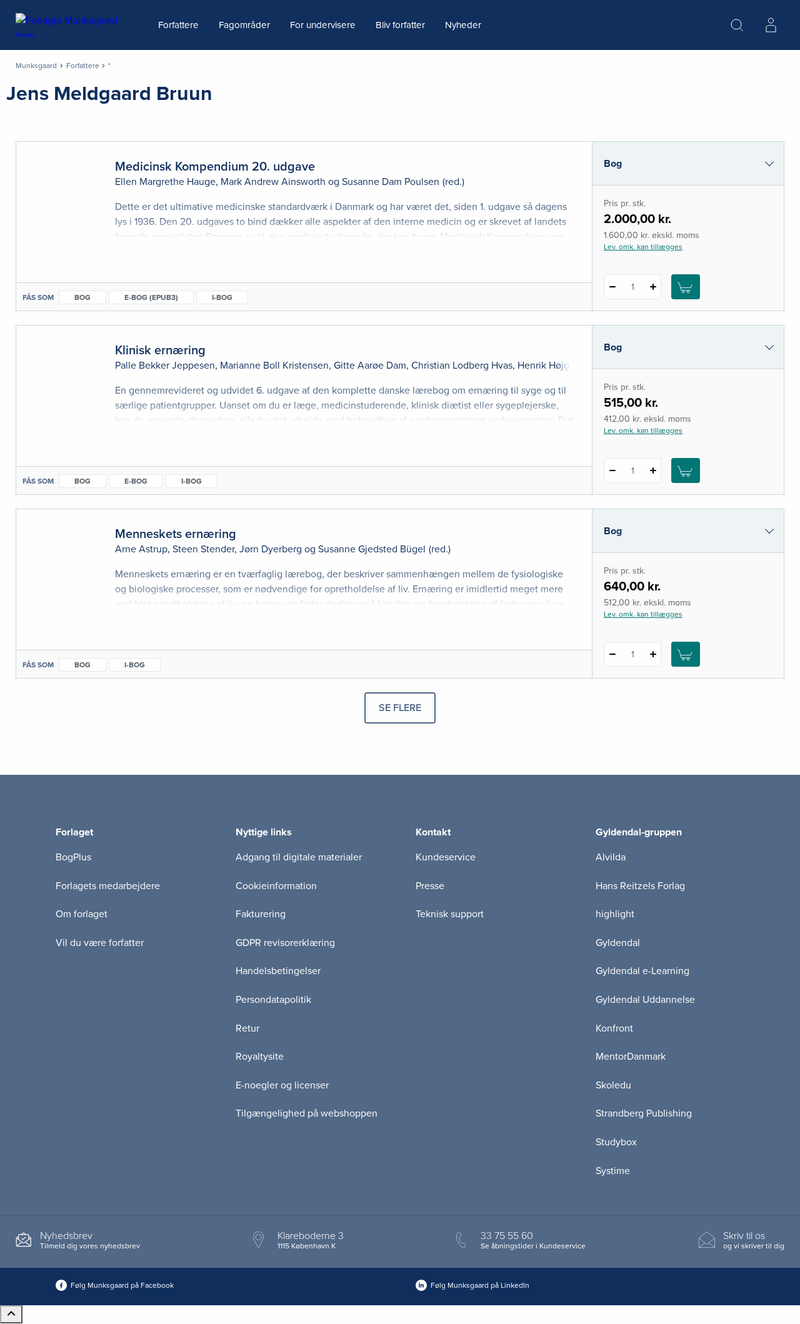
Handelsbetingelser (278, 971)
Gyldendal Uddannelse (645, 999)
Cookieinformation (276, 886)
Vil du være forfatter (100, 943)
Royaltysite (260, 1056)
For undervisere (323, 25)
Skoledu (613, 1085)
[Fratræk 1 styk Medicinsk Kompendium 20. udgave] (612, 287)
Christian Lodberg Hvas (461, 365)
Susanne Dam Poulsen (390, 182)
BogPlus (73, 857)
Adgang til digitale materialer (299, 857)
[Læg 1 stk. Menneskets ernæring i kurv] (685, 654)
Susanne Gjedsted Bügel (372, 549)
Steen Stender (203, 549)
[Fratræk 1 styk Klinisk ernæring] (612, 470)
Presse (430, 886)
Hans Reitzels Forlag (640, 886)
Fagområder (244, 25)
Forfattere (178, 25)
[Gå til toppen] (11, 1314)
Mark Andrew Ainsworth (273, 182)
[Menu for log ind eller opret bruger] (770, 25)
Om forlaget (82, 914)
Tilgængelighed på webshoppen (307, 1113)
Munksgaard (36, 65)
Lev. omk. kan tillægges (643, 246)
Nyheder (463, 25)
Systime (613, 1171)
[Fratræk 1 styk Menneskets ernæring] (612, 654)
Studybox (616, 1142)
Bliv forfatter (400, 25)
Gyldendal (618, 943)
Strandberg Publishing (644, 1113)
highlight (615, 914)
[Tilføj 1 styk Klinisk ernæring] (653, 470)
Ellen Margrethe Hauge (165, 182)
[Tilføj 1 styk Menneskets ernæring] (653, 654)
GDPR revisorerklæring (285, 943)
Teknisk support (450, 914)
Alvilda (611, 857)
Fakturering (261, 914)
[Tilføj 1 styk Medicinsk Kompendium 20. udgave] (653, 287)
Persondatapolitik (273, 999)
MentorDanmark (631, 1056)
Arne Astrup (141, 549)
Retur (247, 1028)
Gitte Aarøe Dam (370, 365)
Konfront (614, 1028)
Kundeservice (446, 857)
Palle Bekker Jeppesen (165, 365)
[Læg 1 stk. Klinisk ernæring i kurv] (685, 470)
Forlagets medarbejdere (108, 886)
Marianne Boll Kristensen (274, 365)
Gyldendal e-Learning (642, 971)
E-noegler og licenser (282, 1085)
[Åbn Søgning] (737, 25)
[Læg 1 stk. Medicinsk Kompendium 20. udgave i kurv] (685, 286)
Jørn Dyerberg (270, 549)
